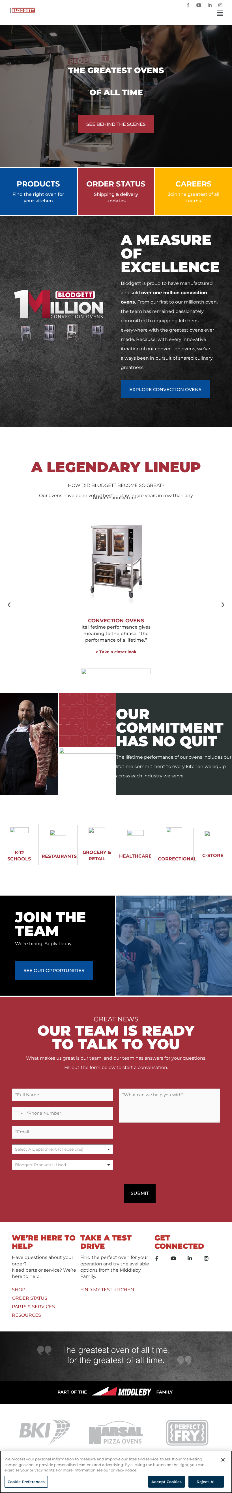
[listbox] (62, 1149)
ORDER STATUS (29, 1298)
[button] (133, 13)
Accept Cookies (166, 1481)
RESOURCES (26, 1315)
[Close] (223, 1460)
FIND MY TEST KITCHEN (107, 1289)
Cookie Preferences (26, 1481)
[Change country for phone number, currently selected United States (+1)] (18, 1113)
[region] (116, 1472)
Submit (140, 1193)
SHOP (18, 1289)
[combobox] (62, 1165)
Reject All (206, 1481)
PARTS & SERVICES (33, 1306)
